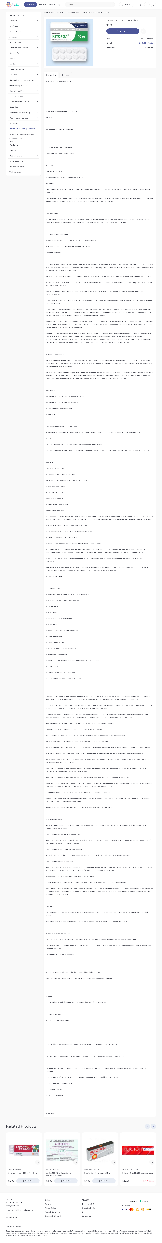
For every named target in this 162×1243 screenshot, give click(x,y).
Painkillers (13, 145)
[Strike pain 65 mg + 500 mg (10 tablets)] (24, 1150)
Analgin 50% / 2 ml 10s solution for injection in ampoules (58, 1174)
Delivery (48, 1200)
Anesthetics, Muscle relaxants (21, 134)
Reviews (65, 75)
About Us (85, 1200)
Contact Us (86, 1216)
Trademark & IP (88, 1204)
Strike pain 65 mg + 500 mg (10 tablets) (22, 1173)
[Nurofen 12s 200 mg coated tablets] (100, 1150)
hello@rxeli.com (12, 1206)
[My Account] (140, 4)
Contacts (51, 5)
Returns (48, 1204)
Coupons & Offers (52, 1216)
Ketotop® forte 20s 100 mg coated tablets (138, 1173)
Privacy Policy (50, 1208)
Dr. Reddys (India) (146, 43)
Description (51, 75)
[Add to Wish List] (143, 31)
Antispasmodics (16, 138)
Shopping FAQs (88, 1208)
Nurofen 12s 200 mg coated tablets (97, 1173)
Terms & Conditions (53, 1212)
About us (42, 5)
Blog (58, 5)
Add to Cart (124, 31)
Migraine (13, 141)
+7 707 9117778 (14, 1203)
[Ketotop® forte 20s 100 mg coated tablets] (138, 1150)
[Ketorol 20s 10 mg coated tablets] (74, 42)
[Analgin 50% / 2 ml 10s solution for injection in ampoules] (62, 1150)
